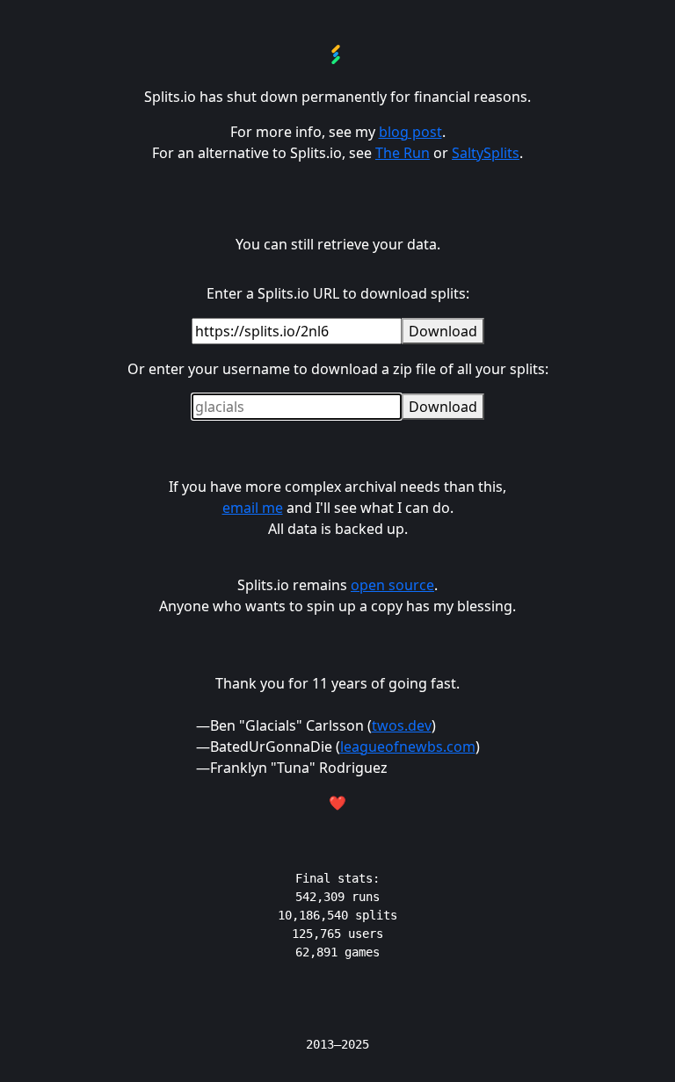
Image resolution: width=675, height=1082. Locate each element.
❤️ (337, 802)
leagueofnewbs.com (407, 746)
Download (443, 331)
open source (392, 585)
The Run (402, 152)
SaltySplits (485, 152)
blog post (410, 131)
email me (252, 507)
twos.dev (402, 725)
